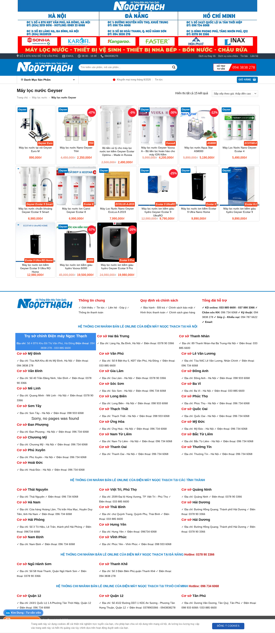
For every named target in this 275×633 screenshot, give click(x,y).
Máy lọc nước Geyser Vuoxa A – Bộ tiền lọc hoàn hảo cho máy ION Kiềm (158, 151)
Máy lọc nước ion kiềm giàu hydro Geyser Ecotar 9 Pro (117, 266)
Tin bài (244, 56)
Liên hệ (254, 56)
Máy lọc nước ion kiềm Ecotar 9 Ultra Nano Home (198, 210)
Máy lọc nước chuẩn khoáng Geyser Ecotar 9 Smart (35, 210)
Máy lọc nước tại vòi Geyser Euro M (35, 149)
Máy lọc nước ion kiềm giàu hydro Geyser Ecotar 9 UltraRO (158, 212)
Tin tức (159, 79)
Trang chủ (22, 97)
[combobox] (128, 67)
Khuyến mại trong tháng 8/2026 (134, 79)
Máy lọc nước (39, 97)
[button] (247, 80)
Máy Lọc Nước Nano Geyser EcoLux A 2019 (117, 210)
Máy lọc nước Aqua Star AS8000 (198, 149)
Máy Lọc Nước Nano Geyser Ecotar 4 (239, 149)
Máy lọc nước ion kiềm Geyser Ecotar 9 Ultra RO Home (35, 268)
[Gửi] (174, 67)
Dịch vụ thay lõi (207, 56)
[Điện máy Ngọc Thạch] (45, 67)
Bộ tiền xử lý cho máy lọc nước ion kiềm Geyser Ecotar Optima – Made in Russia (117, 151)
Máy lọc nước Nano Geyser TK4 (76, 149)
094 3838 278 (244, 67)
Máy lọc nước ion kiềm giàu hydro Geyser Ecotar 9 (239, 210)
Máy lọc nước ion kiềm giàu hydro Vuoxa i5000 (76, 266)
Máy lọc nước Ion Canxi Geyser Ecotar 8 (76, 210)
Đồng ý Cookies (228, 626)
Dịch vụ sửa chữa (228, 56)
